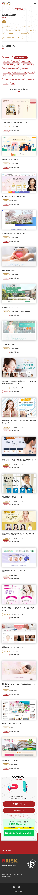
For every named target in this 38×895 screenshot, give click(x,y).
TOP (3, 850)
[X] (19, 887)
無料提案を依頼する (19, 804)
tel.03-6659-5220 (6, 876)
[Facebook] (14, 886)
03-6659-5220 (21, 816)
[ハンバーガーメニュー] (35, 3)
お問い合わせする (19, 810)
